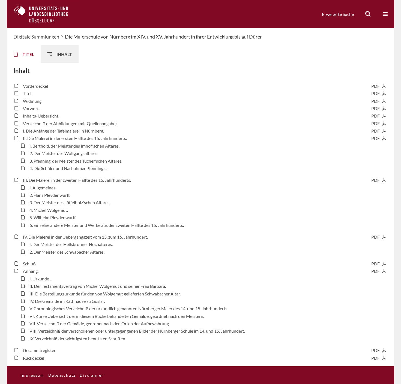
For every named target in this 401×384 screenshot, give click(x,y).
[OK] (368, 14)
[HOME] (45, 14)
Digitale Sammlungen (36, 37)
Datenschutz (62, 375)
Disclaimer (92, 375)
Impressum (32, 375)
